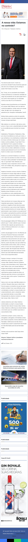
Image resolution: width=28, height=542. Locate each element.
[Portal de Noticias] (6, 6)
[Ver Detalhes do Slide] (14, 418)
